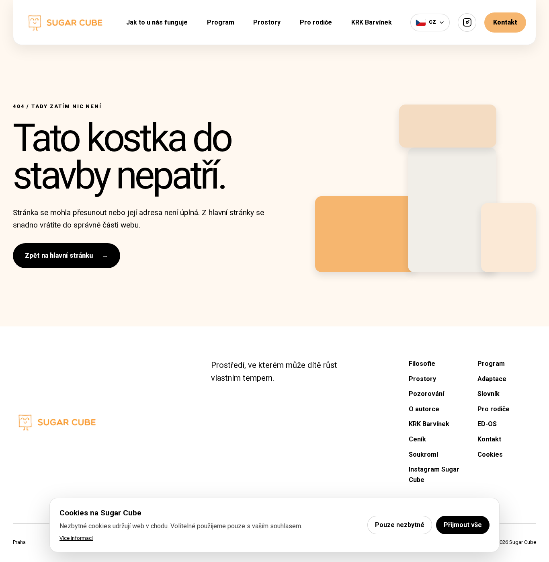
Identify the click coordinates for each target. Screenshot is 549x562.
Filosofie (422, 363)
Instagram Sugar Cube (434, 475)
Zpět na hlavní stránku (66, 255)
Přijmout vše (463, 525)
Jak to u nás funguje (157, 22)
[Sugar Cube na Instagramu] (467, 22)
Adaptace (491, 379)
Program (220, 22)
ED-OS (487, 424)
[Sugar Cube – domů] (65, 22)
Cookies (490, 454)
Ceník (417, 439)
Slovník (488, 394)
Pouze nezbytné (399, 525)
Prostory (267, 22)
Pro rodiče (316, 22)
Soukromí (423, 454)
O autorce (424, 409)
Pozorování (426, 394)
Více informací (76, 538)
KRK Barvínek (371, 22)
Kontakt (505, 22)
